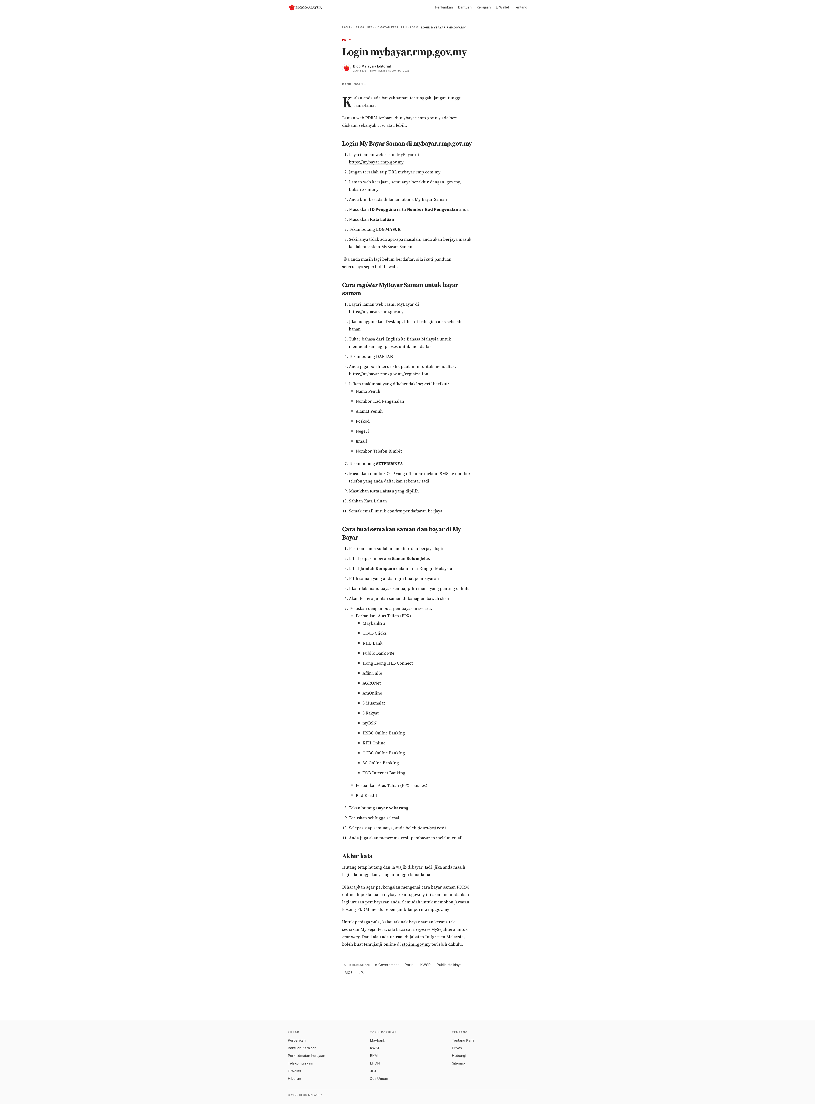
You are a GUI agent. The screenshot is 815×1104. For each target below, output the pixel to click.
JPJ (361, 972)
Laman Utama (353, 27)
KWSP (425, 965)
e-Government (387, 965)
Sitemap (458, 1063)
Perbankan (444, 7)
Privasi (457, 1048)
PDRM (414, 27)
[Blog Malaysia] (305, 7)
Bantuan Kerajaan (302, 1048)
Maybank (377, 1040)
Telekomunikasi (300, 1063)
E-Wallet (502, 7)
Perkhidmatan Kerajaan (387, 27)
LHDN (375, 1063)
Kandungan (352, 84)
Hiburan (294, 1078)
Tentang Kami (463, 1040)
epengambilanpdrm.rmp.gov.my (417, 909)
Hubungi (459, 1055)
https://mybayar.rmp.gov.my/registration (388, 374)
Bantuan (465, 7)
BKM (374, 1055)
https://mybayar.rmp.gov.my (376, 162)
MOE (349, 972)
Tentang (520, 7)
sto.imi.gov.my (416, 944)
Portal (409, 965)
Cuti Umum (379, 1078)
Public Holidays (449, 965)
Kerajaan (484, 7)
